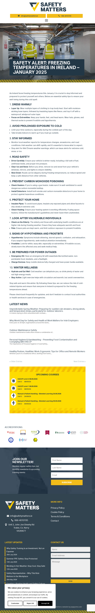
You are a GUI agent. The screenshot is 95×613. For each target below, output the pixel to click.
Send (70, 581)
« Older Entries (16, 361)
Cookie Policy (57, 512)
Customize (15, 603)
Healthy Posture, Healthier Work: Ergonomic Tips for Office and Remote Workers (47, 351)
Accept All (45, 603)
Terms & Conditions (60, 516)
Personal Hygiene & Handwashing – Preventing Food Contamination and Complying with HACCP (43, 340)
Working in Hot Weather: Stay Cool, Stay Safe (25, 566)
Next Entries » (80, 361)
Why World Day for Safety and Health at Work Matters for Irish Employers (44, 320)
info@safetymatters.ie (29, 16)
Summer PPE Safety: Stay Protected (21, 559)
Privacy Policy (58, 507)
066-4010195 (66, 16)
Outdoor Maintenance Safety (23, 330)
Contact (55, 520)
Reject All (30, 603)
